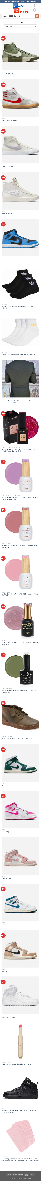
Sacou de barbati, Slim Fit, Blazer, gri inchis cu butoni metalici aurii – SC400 (19, 402)
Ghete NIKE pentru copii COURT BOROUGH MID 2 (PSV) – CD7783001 (19, 1111)
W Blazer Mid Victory (8, 213)
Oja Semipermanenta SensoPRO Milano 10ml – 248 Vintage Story (19, 691)
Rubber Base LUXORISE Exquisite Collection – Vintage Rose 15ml (20, 643)
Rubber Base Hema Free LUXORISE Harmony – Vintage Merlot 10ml (20, 546)
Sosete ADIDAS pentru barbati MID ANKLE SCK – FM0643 (18, 307)
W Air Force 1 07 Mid (9, 1017)
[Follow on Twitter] (34, 8)
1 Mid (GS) (5, 832)
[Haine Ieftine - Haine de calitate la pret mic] (20, 8)
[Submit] (37, 16)
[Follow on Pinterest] (34, 11)
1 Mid (3, 260)
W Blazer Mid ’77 (7, 167)
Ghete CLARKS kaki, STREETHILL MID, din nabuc (18, 739)
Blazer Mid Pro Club (8, 74)
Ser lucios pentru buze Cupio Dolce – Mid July (17, 1064)
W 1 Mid (4, 785)
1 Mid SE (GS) (6, 878)
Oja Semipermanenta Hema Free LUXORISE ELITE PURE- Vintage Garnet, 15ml (19, 450)
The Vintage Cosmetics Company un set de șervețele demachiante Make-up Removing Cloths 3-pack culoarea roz (20, 1160)
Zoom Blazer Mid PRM (9, 120)
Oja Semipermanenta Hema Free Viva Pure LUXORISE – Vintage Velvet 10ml (20, 498)
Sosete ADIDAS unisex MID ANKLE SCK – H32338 (18, 354)
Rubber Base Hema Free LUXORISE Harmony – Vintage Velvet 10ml (20, 595)
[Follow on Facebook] (34, 5)
